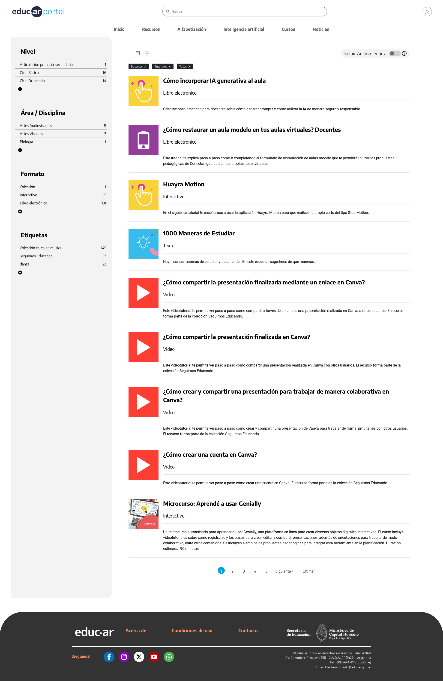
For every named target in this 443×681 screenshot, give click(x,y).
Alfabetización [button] (191, 29)
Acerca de (136, 630)
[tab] (137, 53)
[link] (427, 11)
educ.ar (302, 653)
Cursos (288, 29)
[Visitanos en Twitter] (139, 656)
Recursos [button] (151, 29)
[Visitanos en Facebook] (109, 656)
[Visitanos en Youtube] (154, 656)
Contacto (248, 630)
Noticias (321, 29)
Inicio (119, 29)
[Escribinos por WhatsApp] (169, 656)
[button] (20, 89)
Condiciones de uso (192, 630)
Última (309, 571)
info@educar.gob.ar (357, 667)
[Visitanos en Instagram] (124, 656)
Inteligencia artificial (244, 29)
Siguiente (284, 571)
